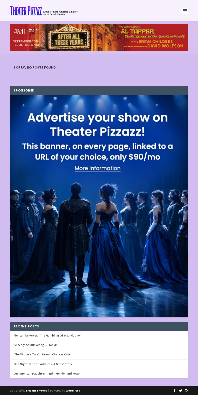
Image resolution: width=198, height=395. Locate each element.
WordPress (73, 390)
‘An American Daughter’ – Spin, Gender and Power (47, 373)
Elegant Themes (36, 390)
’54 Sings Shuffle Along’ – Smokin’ (36, 345)
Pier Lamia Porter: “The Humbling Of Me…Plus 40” (47, 335)
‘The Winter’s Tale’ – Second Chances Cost (42, 354)
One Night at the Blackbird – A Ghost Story (43, 364)
